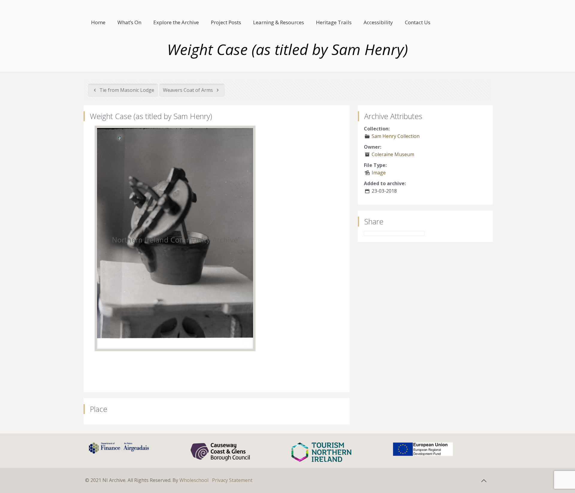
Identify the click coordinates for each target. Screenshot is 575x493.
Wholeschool (193, 480)
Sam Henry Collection (396, 136)
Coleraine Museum (393, 154)
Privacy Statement (232, 480)
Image (379, 172)
